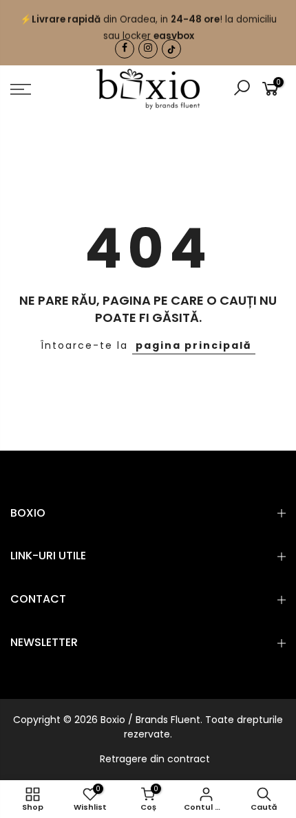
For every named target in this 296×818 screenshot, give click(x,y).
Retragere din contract (155, 759)
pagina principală (194, 345)
